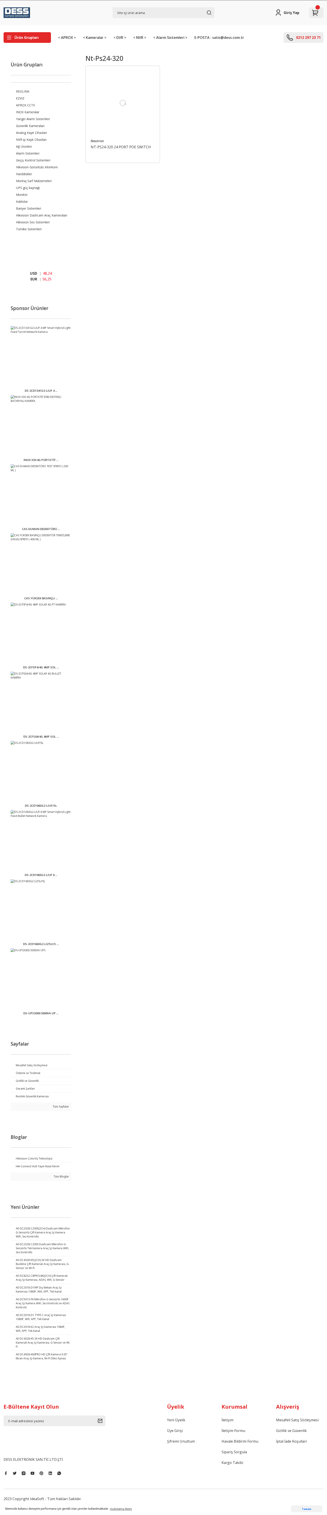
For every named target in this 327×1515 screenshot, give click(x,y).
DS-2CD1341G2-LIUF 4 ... (41, 391)
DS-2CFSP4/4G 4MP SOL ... (41, 667)
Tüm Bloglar (61, 1176)
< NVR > (139, 37)
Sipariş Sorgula (234, 1451)
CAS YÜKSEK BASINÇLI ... (41, 598)
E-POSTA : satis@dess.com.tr (219, 37)
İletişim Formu (233, 1430)
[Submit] (101, 1421)
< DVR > (119, 37)
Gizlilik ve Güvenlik (291, 1430)
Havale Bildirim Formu (240, 1441)
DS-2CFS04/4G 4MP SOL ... (41, 737)
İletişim (227, 1420)
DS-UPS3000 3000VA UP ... (40, 1013)
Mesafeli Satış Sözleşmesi (297, 1420)
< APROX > (67, 37)
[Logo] (17, 12)
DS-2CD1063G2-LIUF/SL (41, 806)
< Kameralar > (94, 37)
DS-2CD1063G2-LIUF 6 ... (41, 875)
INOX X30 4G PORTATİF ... (41, 460)
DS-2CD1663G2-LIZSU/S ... (41, 944)
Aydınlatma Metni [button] (121, 1509)
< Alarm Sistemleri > (170, 37)
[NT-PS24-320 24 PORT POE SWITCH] (123, 103)
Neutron (97, 141)
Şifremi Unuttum (181, 1441)
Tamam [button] (306, 1509)
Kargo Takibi (232, 1462)
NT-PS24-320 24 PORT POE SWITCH (121, 147)
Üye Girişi (175, 1430)
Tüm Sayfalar (60, 1106)
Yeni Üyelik (176, 1420)
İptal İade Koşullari (291, 1441)
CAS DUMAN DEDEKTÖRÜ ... (41, 529)
